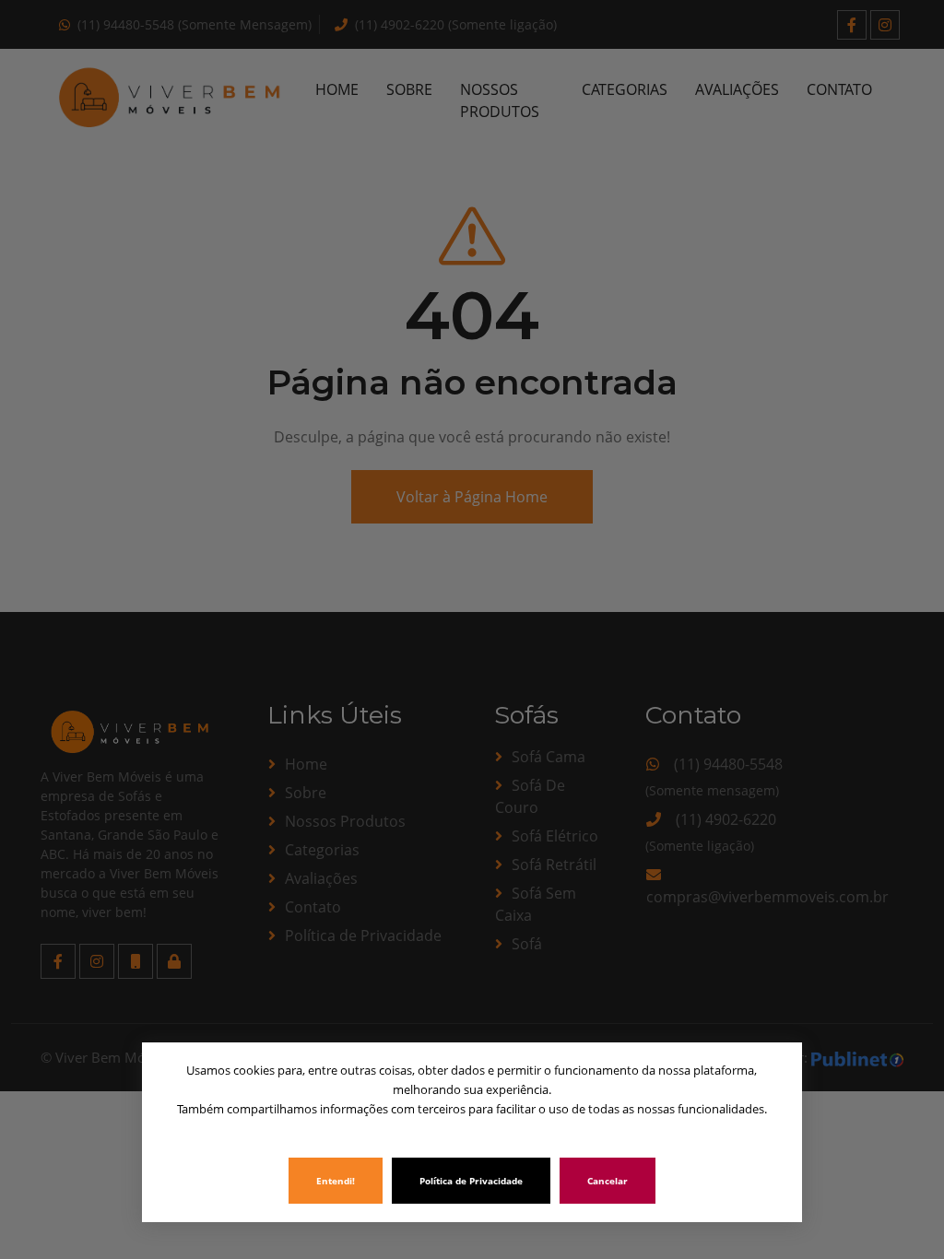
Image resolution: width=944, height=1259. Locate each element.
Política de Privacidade (471, 1180)
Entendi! (335, 1180)
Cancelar (607, 1180)
